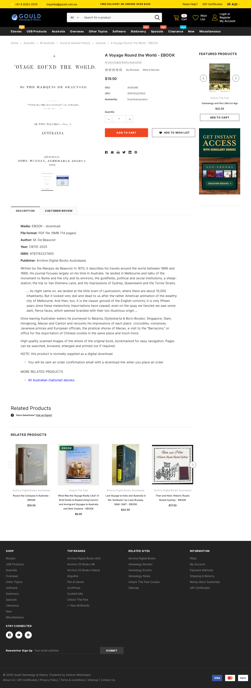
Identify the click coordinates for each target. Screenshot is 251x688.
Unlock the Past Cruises (144, 582)
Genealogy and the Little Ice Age (220, 103)
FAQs (193, 558)
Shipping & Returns (202, 576)
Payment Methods (201, 570)
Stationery (138, 31)
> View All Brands (78, 605)
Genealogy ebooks (140, 564)
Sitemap (133, 587)
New (191, 31)
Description (25, 210)
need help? (190, 4)
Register (225, 17)
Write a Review (151, 69)
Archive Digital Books (142, 558)
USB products (37, 31)
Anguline (72, 576)
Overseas (77, 31)
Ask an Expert (44, 415)
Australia (58, 31)
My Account (227, 21)
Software (119, 31)
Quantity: (110, 111)
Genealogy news (139, 576)
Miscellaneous (210, 31)
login (223, 14)
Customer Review (59, 210)
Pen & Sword (75, 582)
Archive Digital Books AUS (84, 558)
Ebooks (16, 31)
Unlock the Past (77, 599)
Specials (157, 31)
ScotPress (73, 587)
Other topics (98, 31)
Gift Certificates (212, 4)
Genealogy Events (140, 570)
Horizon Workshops (78, 674)
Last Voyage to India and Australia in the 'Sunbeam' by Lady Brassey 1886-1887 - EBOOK (125, 500)
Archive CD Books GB (81, 564)
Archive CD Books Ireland (83, 570)
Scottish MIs (75, 593)
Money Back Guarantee (205, 582)
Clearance (175, 31)
